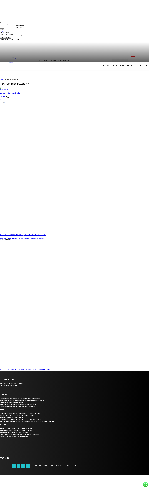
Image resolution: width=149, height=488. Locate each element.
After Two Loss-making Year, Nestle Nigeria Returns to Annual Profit (19, 404)
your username (20, 25)
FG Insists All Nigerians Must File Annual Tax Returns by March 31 (17, 406)
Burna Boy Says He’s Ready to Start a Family (12, 383)
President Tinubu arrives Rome (8, 385)
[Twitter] (23, 466)
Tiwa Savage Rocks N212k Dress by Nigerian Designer (14, 436)
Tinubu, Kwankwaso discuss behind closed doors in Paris (15, 391)
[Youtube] (28, 466)
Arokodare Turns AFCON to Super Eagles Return (13, 417)
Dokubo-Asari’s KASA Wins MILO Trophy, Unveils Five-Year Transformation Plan (23, 235)
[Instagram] (18, 466)
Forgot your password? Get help (9, 31)
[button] (74, 481)
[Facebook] (14, 466)
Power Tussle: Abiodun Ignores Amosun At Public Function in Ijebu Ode (19, 389)
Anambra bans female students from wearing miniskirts (15, 432)
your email (19, 35)
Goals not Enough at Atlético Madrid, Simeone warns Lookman (17, 415)
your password (20, 27)
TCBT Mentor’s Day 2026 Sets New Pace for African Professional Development (22, 238)
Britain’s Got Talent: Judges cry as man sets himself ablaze (16, 428)
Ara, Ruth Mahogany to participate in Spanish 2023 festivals (16, 430)
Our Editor (3, 96)
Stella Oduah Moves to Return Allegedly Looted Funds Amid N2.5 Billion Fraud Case (22, 400)
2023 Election (4, 89)
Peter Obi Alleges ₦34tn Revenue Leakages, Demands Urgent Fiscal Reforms (20, 398)
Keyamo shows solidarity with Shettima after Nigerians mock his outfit (19, 434)
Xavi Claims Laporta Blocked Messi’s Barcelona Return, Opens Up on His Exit (20, 413)
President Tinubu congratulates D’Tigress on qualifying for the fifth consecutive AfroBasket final (27, 421)
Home (1, 79)
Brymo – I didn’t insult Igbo (10, 93)
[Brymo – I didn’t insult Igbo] (8, 88)
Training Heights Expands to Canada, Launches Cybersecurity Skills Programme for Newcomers (26, 369)
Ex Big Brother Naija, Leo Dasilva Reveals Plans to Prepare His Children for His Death (23, 387)
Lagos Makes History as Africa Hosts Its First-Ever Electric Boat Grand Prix (20, 419)
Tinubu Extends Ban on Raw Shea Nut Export (12, 402)
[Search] (128, 60)
